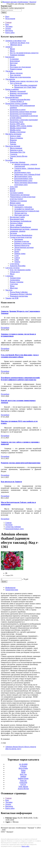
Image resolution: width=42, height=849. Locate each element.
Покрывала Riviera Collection (21, 294)
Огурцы (17, 249)
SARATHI (23, 782)
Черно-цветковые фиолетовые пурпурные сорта (25, 184)
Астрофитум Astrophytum (24, 209)
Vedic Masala (23, 786)
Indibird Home (23, 778)
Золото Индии (23, 789)
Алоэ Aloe (14, 187)
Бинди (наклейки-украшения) (25, 85)
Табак (16, 260)
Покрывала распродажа (19, 296)
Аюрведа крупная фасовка (20, 99)
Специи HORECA (17, 101)
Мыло (12, 274)
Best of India (23, 768)
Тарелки (13, 144)
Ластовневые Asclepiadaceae (20, 221)
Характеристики (11, 590)
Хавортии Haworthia (17, 266)
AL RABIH (23, 764)
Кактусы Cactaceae (17, 205)
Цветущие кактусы (21, 215)
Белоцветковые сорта (22, 172)
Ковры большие (16, 95)
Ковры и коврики (12, 89)
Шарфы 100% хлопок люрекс (21, 126)
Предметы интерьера (13, 134)
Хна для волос (15, 75)
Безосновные (15, 61)
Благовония (9, 57)
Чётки (12, 286)
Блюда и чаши (15, 136)
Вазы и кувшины (16, 138)
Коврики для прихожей (19, 93)
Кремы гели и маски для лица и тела (24, 81)
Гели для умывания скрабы (20, 270)
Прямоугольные (16, 69)
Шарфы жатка (15, 130)
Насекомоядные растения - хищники (24, 229)
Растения (8, 160)
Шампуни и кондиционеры (20, 77)
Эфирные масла (16, 45)
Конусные (14, 63)
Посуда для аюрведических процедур (24, 53)
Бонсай (12, 191)
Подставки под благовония (20, 67)
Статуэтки (14, 284)
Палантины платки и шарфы (16, 103)
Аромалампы (15, 280)
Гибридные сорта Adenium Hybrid (27, 174)
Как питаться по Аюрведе (11, 482)
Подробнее (5, 328)
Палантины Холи (16, 122)
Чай (11, 158)
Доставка (8, 26)
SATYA (23, 784)
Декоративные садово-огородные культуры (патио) (22, 198)
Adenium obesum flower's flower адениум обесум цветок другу (20, 748)
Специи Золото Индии (18, 156)
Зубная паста (15, 272)
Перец (16, 251)
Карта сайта (9, 32)
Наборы (13, 142)
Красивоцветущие (17, 219)
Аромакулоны (15, 278)
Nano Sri (23, 780)
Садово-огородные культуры (21, 237)
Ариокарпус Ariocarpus (23, 207)
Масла (12, 51)
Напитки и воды (16, 150)
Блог (7, 24)
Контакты (9, 30)
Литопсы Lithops (16, 223)
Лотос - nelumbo (16, 225)
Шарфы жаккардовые (18, 128)
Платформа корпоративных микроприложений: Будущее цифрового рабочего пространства (20, 379)
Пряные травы (19, 253)
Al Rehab (23, 766)
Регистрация (10, 18)
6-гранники (14, 59)
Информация (10, 588)
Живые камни (15, 203)
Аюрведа (8, 47)
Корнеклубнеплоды (21, 245)
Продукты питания (12, 146)
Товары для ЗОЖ (11, 298)
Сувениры (9, 276)
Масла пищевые (16, 148)
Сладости (13, 154)
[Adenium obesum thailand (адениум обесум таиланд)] (12, 569)
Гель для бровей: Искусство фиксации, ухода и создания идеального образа (20, 356)
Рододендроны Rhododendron (21, 235)
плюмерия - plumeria (17, 231)
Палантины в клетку (18, 110)
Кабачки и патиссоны (22, 243)
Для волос (9, 71)
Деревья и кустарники (18, 201)
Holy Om (23, 774)
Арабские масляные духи (19, 43)
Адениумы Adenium (17, 162)
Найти (4, 12)
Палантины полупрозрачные (21, 114)
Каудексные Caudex (17, 217)
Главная (8, 22)
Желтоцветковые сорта (23, 176)
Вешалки (13, 140)
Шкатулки (14, 288)
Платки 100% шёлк (17, 124)
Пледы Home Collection (19, 292)
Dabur (23, 770)
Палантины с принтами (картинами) (24, 120)
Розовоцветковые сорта (23, 180)
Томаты (17, 262)
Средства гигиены (12, 268)
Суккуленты (14, 264)
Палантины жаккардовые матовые (23, 112)
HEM (23, 772)
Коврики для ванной (18, 91)
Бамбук (12, 189)
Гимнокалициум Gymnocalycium (26, 211)
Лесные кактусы (20, 213)
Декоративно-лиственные (20, 195)
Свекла (17, 258)
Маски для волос (16, 73)
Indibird (23, 776)
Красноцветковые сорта (23, 178)
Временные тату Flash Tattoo (25, 87)
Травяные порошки (17, 55)
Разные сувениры (16, 282)
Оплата (8, 28)
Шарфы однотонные (18, 132)
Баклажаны (18, 239)
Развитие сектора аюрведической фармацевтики (20, 463)
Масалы (13, 65)
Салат (16, 255)
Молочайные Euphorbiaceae (20, 227)
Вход (7, 16)
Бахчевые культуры (21, 241)
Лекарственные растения (23, 247)
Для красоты (10, 79)
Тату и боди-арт (16, 83)
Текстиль (8, 290)
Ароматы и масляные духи (15, 41)
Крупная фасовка (12, 97)
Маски (12, 49)
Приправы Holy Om (17, 152)
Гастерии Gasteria (16, 193)
